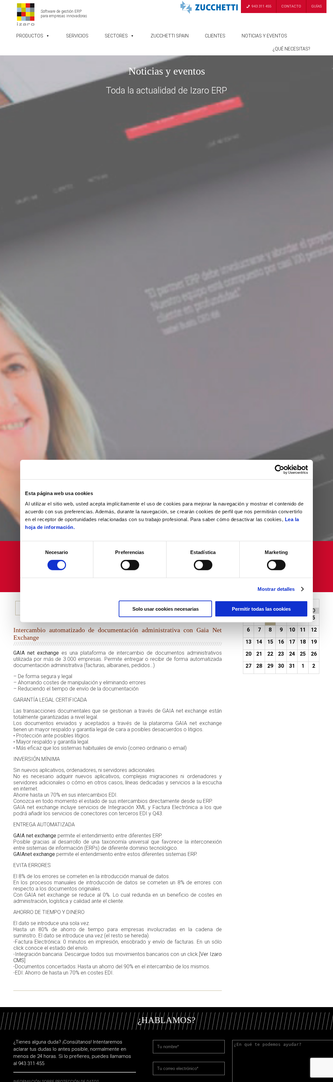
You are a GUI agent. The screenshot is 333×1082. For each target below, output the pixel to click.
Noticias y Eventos (264, 35)
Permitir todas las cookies (261, 608)
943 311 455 (261, 6)
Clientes (215, 35)
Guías (316, 6)
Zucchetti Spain (170, 35)
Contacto (291, 6)
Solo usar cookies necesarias (165, 608)
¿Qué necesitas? (291, 48)
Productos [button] (29, 35)
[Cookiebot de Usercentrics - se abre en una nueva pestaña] (279, 470)
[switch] (130, 565)
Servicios (77, 35)
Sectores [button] (116, 35)
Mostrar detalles (276, 589)
